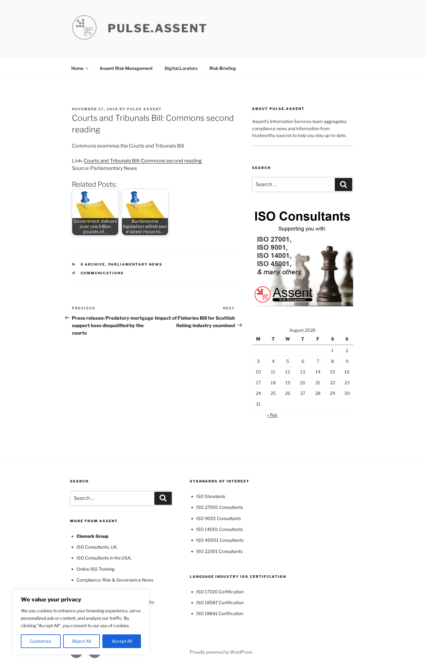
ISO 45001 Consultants (220, 540)
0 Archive (93, 264)
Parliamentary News (135, 264)
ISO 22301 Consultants (219, 551)
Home (77, 68)
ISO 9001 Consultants (218, 518)
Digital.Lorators (181, 68)
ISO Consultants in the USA (104, 557)
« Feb (272, 415)
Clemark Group (93, 536)
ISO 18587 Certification (220, 602)
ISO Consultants (93, 547)
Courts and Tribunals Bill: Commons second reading (143, 161)
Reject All (81, 641)
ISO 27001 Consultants (219, 507)
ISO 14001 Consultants (219, 529)
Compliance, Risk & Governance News (115, 579)
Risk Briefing (222, 68)
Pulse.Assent (158, 28)
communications (102, 273)
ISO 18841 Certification (219, 613)
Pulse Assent (144, 109)
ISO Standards (210, 496)
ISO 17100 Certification (220, 591)
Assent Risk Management (126, 68)
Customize (40, 641)
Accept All (122, 641)
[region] (80, 622)
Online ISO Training (95, 569)
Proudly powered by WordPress (221, 652)
